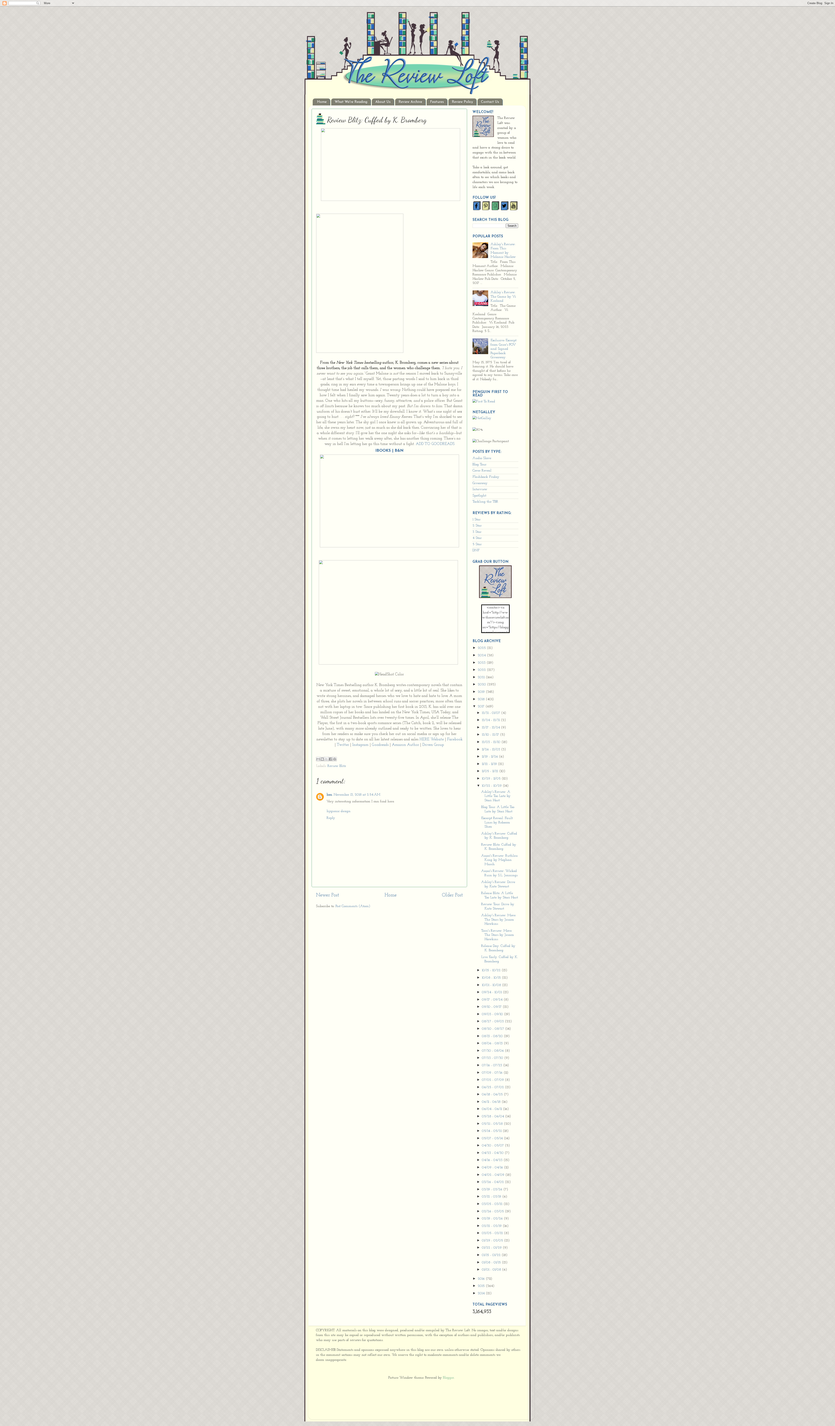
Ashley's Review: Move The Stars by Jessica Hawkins (498, 920)
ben (329, 794)
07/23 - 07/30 (493, 1058)
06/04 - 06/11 (492, 1109)
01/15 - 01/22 (492, 1255)
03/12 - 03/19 (492, 1196)
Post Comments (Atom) (353, 906)
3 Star (477, 532)
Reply (331, 818)
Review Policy (462, 102)
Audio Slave (482, 458)
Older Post (452, 895)
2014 (482, 1293)
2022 (482, 670)
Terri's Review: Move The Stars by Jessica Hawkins (497, 935)
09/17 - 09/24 (493, 999)
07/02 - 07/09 (493, 1080)
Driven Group (433, 745)
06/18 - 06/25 (493, 1094)
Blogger (448, 1377)
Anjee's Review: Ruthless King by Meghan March (499, 860)
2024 (482, 655)
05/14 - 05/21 (492, 1131)
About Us (383, 102)
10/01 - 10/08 (492, 985)
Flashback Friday (486, 477)
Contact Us (490, 102)
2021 (482, 677)
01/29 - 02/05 (493, 1240)
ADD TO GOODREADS (435, 444)
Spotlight (479, 495)
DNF (476, 550)
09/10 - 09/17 (492, 1007)
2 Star (477, 525)
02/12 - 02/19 (492, 1226)
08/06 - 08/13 (493, 1043)
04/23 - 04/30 (493, 1153)
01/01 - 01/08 (492, 1269)
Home (322, 102)
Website (437, 739)
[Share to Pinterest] (334, 759)
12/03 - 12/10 (491, 742)
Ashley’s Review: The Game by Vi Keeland (503, 297)
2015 (482, 1286)
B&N (399, 451)
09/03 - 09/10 (493, 1014)
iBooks (383, 451)
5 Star (477, 544)
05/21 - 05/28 (493, 1124)
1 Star (477, 519)
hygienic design (339, 811)
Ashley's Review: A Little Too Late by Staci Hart (496, 796)
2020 (482, 684)
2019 (482, 692)
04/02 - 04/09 (493, 1175)
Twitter (343, 745)
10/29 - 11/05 (492, 778)
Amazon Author (405, 745)
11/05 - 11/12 (490, 771)
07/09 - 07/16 (493, 1072)
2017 (482, 706)
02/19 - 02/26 (493, 1218)
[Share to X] (326, 759)
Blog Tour (479, 464)
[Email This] (318, 759)
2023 (482, 663)
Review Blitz (336, 766)
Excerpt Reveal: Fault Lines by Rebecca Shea (497, 822)
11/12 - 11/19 (490, 764)
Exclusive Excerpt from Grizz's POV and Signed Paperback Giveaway (503, 349)
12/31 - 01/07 (491, 713)
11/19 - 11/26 (490, 756)
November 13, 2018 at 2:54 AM (357, 794)
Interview (480, 489)
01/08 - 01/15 (492, 1262)
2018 (482, 699)
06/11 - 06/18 (492, 1102)
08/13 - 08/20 (493, 1036)
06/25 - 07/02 (493, 1087)
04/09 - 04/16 (493, 1167)
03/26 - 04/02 (493, 1182)
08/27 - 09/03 (493, 1021)
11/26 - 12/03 (491, 749)
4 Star (477, 538)
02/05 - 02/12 (493, 1233)
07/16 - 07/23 (492, 1065)
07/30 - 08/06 (493, 1051)
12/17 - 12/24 (491, 727)
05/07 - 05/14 (493, 1138)
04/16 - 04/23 (493, 1160)
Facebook (455, 739)
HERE (424, 739)
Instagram (360, 745)
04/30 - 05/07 (493, 1145)
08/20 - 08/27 (493, 1029)
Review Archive (410, 102)
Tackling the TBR (485, 501)
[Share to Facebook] (330, 759)
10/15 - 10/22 (492, 970)
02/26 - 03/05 (493, 1211)
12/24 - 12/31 (491, 720)
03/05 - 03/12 (493, 1204)
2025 (482, 648)
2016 (482, 1279)
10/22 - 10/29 (492, 786)
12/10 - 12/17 (491, 734)
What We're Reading (351, 102)
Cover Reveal (482, 470)
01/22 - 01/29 (492, 1247)
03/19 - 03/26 (492, 1189)
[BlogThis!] (322, 759)
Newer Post (327, 895)
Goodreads (380, 745)
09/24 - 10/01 (492, 992)
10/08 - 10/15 (492, 978)
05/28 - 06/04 (493, 1116)
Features (437, 102)
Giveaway (480, 483)
